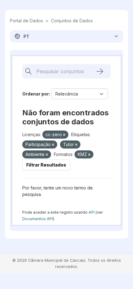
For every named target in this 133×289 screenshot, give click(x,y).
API (91, 212)
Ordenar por (35, 93)
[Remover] (64, 135)
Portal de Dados (26, 20)
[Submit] (100, 71)
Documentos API (37, 218)
